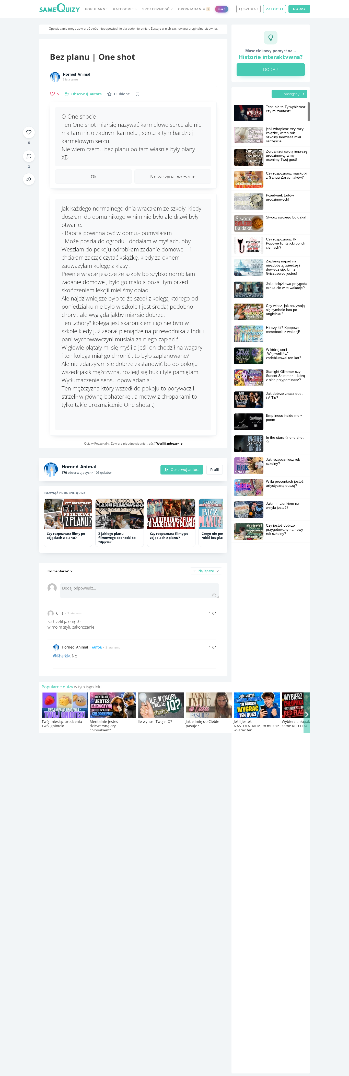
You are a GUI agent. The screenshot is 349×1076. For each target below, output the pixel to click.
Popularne (96, 9)
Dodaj (299, 9)
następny (292, 93)
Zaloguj (274, 9)
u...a (60, 613)
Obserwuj (86, 93)
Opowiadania (193, 9)
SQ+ (221, 9)
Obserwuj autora (185, 469)
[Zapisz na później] (137, 94)
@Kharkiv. (62, 656)
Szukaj (250, 9)
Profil (214, 469)
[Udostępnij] (29, 179)
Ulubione (122, 93)
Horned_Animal (76, 74)
